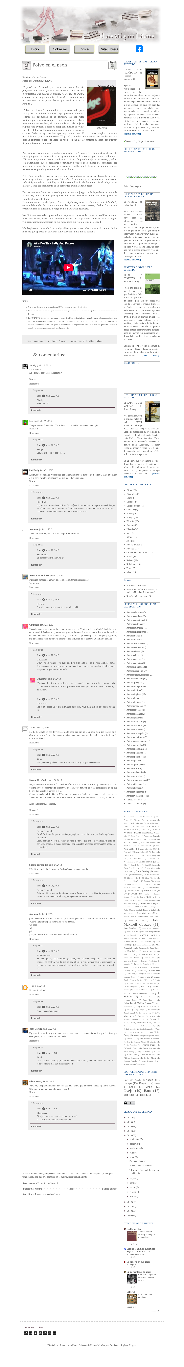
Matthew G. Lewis (152, 980)
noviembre (135, 1139)
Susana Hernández (38, 780)
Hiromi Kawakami (150, 900)
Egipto (129, 513)
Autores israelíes (133, 710)
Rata (92, 341)
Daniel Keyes (136, 865)
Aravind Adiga (133, 839)
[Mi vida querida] (145, 177)
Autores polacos (133, 760)
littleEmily (34, 470)
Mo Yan (144, 986)
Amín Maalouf (143, 832)
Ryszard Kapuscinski (147, 1016)
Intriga (129, 537)
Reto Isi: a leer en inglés (137, 596)
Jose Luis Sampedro (149, 932)
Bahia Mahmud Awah (142, 846)
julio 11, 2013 (52, 1053)
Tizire (32, 727)
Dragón (143, 1083)
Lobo (132, 1086)
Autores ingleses (133, 694)
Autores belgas (133, 635)
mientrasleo (35, 1081)
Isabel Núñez (147, 903)
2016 (129, 1122)
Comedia (130, 509)
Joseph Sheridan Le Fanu (134, 938)
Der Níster (128, 872)
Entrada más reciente (32, 1189)
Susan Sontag (133, 1039)
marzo (133, 1187)
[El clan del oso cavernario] (141, 177)
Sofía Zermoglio (130, 1029)
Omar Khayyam (149, 1000)
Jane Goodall (136, 910)
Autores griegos (133, 682)
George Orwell (130, 893)
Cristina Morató (145, 862)
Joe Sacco (135, 916)
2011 (129, 1206)
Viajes (129, 572)
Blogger (132, 1345)
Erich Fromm (132, 884)
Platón (129, 1010)
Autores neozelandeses (136, 741)
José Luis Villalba (143, 942)
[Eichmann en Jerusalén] (132, 177)
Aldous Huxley (130, 823)
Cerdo (149, 1079)
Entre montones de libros (139, 1272)
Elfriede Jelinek (133, 878)
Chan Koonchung (148, 855)
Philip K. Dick (141, 1006)
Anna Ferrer (135, 836)
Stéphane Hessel (153, 1035)
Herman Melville (133, 900)
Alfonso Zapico (139, 826)
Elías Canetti (150, 878)
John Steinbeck (131, 928)
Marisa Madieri (151, 974)
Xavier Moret (150, 1058)
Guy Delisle (145, 894)
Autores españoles (67, 341)
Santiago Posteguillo (132, 1023)
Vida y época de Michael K (141, 1165)
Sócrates (153, 1042)
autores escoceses (134, 799)
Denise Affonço (151, 868)
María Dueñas (137, 980)
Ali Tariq (152, 826)
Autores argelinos (134, 616)
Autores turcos (133, 788)
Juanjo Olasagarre (140, 948)
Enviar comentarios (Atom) (47, 1194)
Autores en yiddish (135, 667)
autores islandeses (134, 803)
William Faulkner (149, 1055)
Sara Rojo (147, 1023)
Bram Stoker (139, 852)
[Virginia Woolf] (148, 177)
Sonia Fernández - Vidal (150, 1029)
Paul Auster (145, 1003)
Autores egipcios (134, 663)
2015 (129, 1126)
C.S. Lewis (153, 852)
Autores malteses (134, 729)
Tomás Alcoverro (149, 1048)
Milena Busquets (130, 987)
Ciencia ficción (133, 506)
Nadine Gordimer (140, 993)
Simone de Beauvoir (142, 1026)
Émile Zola (140, 1064)
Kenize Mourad (149, 951)
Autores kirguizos (134, 721)
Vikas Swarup (129, 1052)
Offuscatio (34, 625)
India (128, 533)
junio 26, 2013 (45, 914)
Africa (129, 490)
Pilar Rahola (155, 1006)
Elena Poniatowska (152, 875)
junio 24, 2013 (54, 679)
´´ (30, 986)
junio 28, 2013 (38, 986)
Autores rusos (132, 768)
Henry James (154, 897)
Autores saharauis (134, 772)
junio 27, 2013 (52, 951)
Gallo (157, 1083)
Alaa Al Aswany (145, 817)
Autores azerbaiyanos (136, 632)
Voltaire (157, 1052)
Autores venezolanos (135, 796)
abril (132, 1183)
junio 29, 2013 (52, 1007)
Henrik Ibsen (139, 897)
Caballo (138, 1080)
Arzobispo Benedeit (149, 843)
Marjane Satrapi (130, 977)
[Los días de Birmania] (152, 177)
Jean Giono (128, 913)
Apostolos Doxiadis (152, 836)
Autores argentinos (135, 620)
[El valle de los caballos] (139, 177)
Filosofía (130, 521)
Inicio (72, 1189)
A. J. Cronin (129, 817)
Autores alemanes (134, 612)
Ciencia (129, 502)
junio (132, 1157)
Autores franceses (134, 678)
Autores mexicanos (135, 737)
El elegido (131, 1264)
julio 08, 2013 (49, 1029)
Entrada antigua (109, 1189)
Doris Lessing (142, 871)
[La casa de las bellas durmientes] (155, 177)
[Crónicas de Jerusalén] (134, 177)
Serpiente (129, 1094)
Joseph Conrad (130, 935)
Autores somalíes (134, 776)
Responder (34, 383)
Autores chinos (133, 655)
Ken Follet (132, 951)
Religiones (131, 564)
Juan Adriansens (144, 945)
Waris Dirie (132, 1055)
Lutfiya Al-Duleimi (139, 967)
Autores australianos (135, 624)
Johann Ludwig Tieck (151, 916)
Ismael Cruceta (140, 907)
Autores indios (133, 690)
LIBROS (131, 1292)
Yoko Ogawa (147, 1061)
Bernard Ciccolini (145, 849)
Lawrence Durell (130, 961)
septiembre (135, 1148)
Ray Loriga (139, 1010)
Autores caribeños (134, 647)
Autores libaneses (134, 725)
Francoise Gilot (133, 891)
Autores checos (133, 651)
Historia (130, 529)
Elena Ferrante (136, 875)
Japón (129, 541)
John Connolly (136, 921)
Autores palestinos (134, 752)
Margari (33, 421)
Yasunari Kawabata (131, 1061)
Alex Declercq (145, 823)
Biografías (131, 494)
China (129, 498)
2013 (129, 1135)
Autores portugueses (135, 764)
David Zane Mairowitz (132, 868)
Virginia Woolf (144, 1052)
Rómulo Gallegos (131, 1019)
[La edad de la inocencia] (143, 177)
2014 (129, 1131)
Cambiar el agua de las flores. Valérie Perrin (147, 1277)
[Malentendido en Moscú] (129, 177)
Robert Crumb (129, 1013)
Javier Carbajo (151, 910)
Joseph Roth (147, 934)
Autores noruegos (134, 745)
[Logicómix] (127, 177)
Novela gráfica (133, 544)
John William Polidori (151, 929)
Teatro (129, 568)
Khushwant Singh (131, 958)
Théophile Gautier (131, 1048)
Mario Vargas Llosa (134, 974)
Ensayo (129, 517)
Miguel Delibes (149, 983)
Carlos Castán (82, 341)
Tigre (142, 1094)
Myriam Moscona (141, 990)
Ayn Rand (127, 846)
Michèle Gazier (133, 983)
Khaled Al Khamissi (147, 954)
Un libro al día (134, 1229)
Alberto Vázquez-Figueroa (145, 820)
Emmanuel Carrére (131, 881)
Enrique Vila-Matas (152, 881)
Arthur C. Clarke (130, 843)
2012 (129, 1202)
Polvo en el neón (137, 1161)
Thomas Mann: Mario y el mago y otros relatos (146, 1234)
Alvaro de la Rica (131, 830)
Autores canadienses (135, 643)
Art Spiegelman (149, 839)
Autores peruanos (134, 757)
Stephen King (138, 1035)
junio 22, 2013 (44, 365)
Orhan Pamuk (130, 1003)
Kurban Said (150, 958)
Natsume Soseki (131, 1000)
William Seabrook (131, 1058)
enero (132, 1196)
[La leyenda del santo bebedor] (150, 177)
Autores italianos (134, 714)
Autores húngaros (134, 686)
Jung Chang (155, 948)
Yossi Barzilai (35, 1029)
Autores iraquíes (133, 702)
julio (132, 1152)
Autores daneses (133, 659)
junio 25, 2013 (52, 699)
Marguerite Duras (139, 971)
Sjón (155, 1026)
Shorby (33, 365)
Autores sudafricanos (136, 780)
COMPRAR (102, 128)
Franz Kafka (150, 890)
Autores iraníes (133, 698)
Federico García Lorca (132, 888)
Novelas (130, 548)
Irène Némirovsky (130, 904)
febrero (133, 1192)
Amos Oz (145, 830)
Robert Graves (145, 1013)
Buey (126, 1080)
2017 (129, 1117)
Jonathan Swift (132, 932)
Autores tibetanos (134, 784)
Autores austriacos (134, 628)
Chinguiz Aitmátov (132, 859)
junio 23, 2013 (42, 727)
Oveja (128, 1091)
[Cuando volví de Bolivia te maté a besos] (136, 177)
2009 (129, 1215)
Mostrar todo (155, 1311)
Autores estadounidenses (137, 675)
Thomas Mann (148, 1045)
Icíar (39, 396)
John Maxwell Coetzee (142, 922)
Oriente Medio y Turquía (137, 552)
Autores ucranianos (135, 792)
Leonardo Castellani (142, 964)
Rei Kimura (152, 1010)
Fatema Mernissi (149, 884)
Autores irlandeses (134, 706)
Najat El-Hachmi (147, 997)
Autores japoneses (134, 717)
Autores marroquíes (135, 733)
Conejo (128, 1083)
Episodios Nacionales (136, 585)
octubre (133, 1144)
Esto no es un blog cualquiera (141, 1249)
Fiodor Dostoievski (152, 888)
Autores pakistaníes (135, 749)
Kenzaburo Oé (129, 954)
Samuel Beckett (149, 1019)
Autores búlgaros (134, 639)
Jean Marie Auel (144, 913)
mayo (132, 1178)
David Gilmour (151, 865)
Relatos (99, 341)
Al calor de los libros (39, 575)
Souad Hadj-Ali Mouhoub (138, 1032)
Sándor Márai (140, 1042)
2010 (129, 1211)
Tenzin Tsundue (130, 1045)
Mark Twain (145, 977)
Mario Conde (154, 970)
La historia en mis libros (138, 1262)
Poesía (129, 556)
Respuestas (38, 390)
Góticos (130, 525)
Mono (148, 1086)
